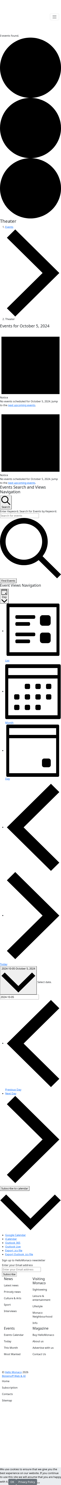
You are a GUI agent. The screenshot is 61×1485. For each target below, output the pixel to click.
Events (9, 227)
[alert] (30, 368)
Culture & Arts (12, 1298)
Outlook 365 (12, 1243)
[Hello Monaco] (18, 16)
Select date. (44, 982)
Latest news (11, 1285)
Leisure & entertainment (41, 1298)
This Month (11, 1348)
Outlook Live (13, 1246)
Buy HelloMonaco (43, 1335)
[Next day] (33, 915)
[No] (38, 1482)
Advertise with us (43, 1348)
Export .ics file (13, 1250)
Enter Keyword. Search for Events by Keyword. (28, 511)
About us (38, 1341)
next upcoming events (21, 405)
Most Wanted (12, 1354)
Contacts (7, 1394)
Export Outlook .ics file (19, 1254)
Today (3, 964)
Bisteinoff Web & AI (14, 1376)
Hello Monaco (13, 1372)
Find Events (8, 580)
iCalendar (11, 1239)
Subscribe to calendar (14, 1188)
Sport (7, 1304)
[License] (27, 1376)
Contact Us (39, 1354)
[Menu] (54, 17)
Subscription (10, 1387)
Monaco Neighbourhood (42, 1314)
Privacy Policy (26, 1482)
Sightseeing (40, 1289)
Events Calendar (14, 1335)
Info (35, 1323)
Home (5, 1381)
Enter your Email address (17, 1265)
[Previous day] (33, 827)
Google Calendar (15, 1235)
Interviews (10, 1311)
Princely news (12, 1292)
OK (12, 1482)
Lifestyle (38, 1306)
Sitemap (7, 1400)
